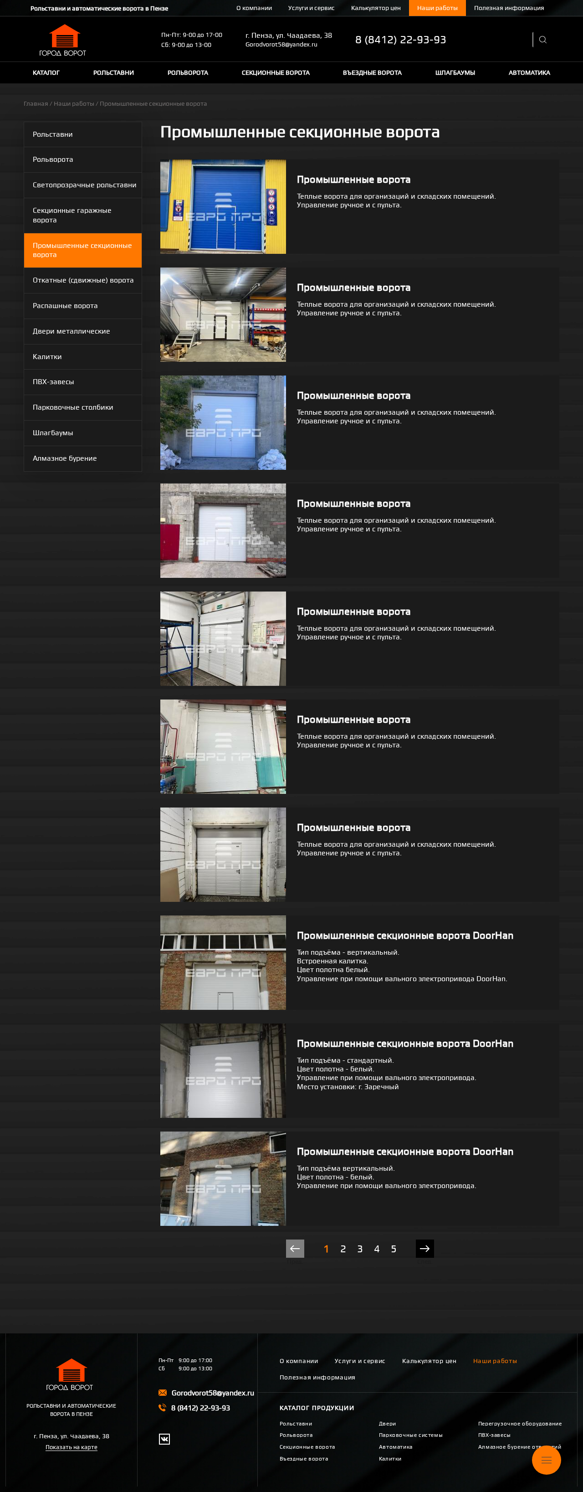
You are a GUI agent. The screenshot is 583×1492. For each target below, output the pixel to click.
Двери (387, 1423)
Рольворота (188, 72)
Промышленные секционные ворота (82, 250)
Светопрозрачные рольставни (85, 184)
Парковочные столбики (73, 407)
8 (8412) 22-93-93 (400, 39)
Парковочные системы (411, 1435)
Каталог (46, 72)
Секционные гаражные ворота (72, 215)
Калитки (47, 356)
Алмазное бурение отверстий (520, 1447)
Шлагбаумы (455, 72)
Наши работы (437, 7)
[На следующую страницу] (425, 1249)
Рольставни (113, 72)
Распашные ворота (65, 305)
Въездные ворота (372, 72)
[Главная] (65, 40)
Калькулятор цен (376, 7)
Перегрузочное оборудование (520, 1423)
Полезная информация (509, 7)
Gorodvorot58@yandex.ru (281, 44)
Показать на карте (71, 1447)
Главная (36, 103)
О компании (254, 7)
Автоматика (529, 72)
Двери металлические (71, 331)
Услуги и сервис (311, 7)
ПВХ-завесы (53, 381)
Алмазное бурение (65, 458)
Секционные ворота (276, 72)
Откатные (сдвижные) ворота (83, 280)
